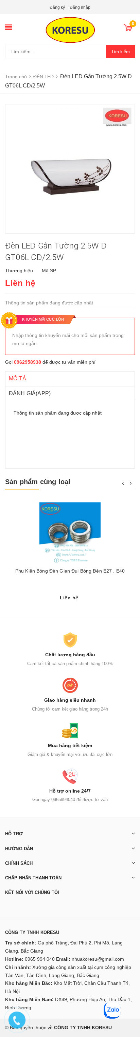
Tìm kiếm (120, 51)
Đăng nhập (80, 7)
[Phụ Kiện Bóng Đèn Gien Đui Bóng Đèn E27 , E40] (70, 532)
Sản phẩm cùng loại (38, 481)
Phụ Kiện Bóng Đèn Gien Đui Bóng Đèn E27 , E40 (70, 571)
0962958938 (27, 362)
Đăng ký (57, 7)
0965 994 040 (40, 959)
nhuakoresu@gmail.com (98, 959)
